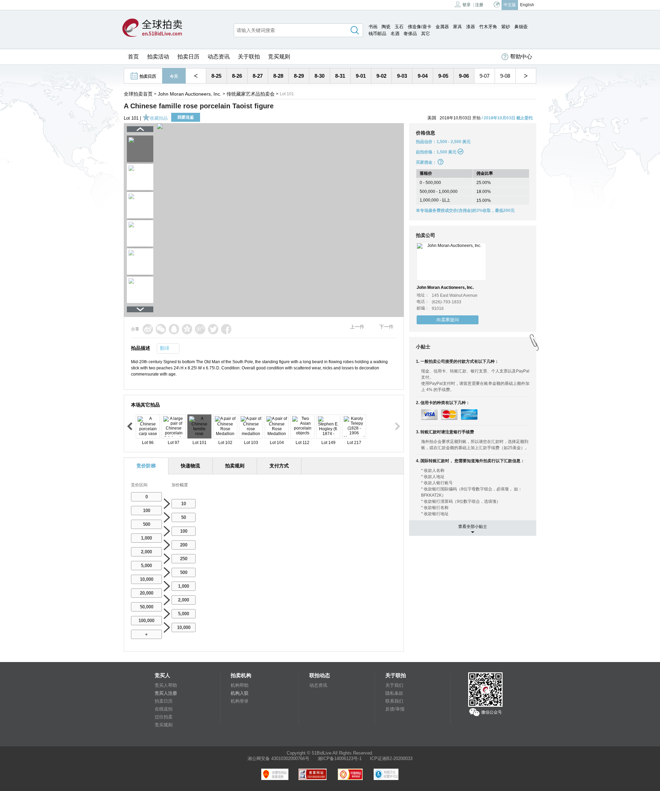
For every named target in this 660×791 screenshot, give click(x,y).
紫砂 (505, 26)
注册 (479, 4)
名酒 (394, 33)
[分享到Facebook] (226, 329)
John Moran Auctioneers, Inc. (189, 94)
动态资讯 (219, 56)
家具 (457, 26)
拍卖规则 (234, 465)
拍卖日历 (188, 56)
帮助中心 (521, 56)
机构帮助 (240, 685)
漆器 (470, 26)
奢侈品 (410, 33)
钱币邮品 (377, 33)
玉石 (399, 26)
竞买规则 (279, 56)
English (527, 4)
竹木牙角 (488, 26)
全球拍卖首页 (138, 94)
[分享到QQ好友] (174, 329)
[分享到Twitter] (213, 329)
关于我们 (394, 685)
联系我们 (394, 701)
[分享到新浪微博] (148, 329)
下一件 (386, 326)
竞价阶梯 (146, 465)
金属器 (442, 26)
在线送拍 (164, 709)
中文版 (510, 4)
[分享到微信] (161, 329)
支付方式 (279, 465)
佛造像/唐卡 (419, 26)
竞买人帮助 (166, 685)
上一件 (357, 326)
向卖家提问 (448, 319)
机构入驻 (240, 693)
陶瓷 (386, 26)
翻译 (164, 348)
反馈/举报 (395, 709)
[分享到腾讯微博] (200, 329)
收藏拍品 (159, 118)
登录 (466, 4)
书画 (372, 26)
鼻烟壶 (521, 26)
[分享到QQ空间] (187, 329)
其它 (425, 33)
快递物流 (190, 465)
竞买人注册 (166, 693)
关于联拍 (249, 56)
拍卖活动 (158, 56)
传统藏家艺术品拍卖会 (251, 94)
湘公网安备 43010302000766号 (278, 758)
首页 (133, 56)
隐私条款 (394, 693)
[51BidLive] (152, 28)
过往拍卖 (164, 716)
